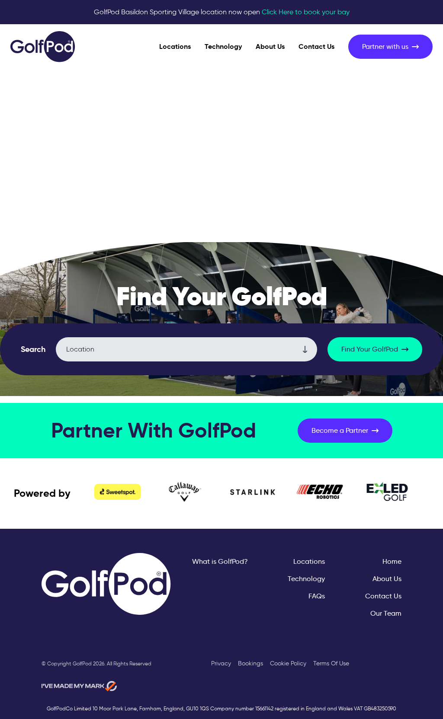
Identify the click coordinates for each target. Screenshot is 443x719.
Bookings (250, 663)
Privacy (221, 663)
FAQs (316, 596)
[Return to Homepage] (42, 46)
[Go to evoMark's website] (79, 686)
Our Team (385, 613)
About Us (270, 46)
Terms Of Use (331, 663)
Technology (223, 46)
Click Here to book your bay (306, 12)
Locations (175, 46)
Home (391, 561)
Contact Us (316, 46)
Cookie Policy (288, 663)
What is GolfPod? (220, 561)
